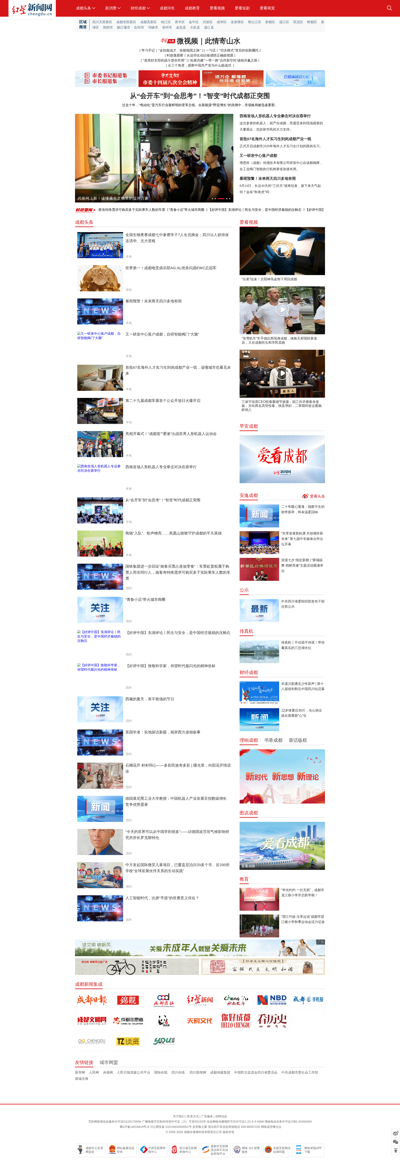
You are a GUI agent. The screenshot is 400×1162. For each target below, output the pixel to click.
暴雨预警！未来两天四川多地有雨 (268, 178)
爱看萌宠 (267, 8)
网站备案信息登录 (125, 1149)
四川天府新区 (102, 22)
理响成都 (249, 740)
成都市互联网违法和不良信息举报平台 (219, 1149)
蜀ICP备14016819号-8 (134, 1126)
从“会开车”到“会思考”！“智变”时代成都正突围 (200, 95)
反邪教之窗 (199, 1126)
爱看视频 (217, 8)
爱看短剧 (242, 8)
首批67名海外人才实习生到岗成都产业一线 (275, 139)
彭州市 (139, 27)
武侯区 (208, 22)
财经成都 (138, 8)
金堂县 (181, 27)
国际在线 (161, 1072)
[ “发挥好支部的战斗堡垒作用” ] (164, 60)
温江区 (284, 22)
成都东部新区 (126, 22)
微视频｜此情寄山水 (208, 41)
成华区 (222, 22)
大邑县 (195, 27)
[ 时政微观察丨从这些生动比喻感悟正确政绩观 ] (200, 55)
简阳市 (108, 27)
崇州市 (167, 27)
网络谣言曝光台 (271, 1126)
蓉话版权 (298, 740)
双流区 (298, 22)
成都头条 (83, 8)
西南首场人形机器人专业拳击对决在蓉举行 (275, 116)
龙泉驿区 (237, 22)
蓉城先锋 (81, 1078)
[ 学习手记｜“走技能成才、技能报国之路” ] (172, 50)
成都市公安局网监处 (94, 1149)
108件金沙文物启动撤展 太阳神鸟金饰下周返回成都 (123, 198)
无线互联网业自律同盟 (282, 1149)
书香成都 (273, 740)
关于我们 (179, 1116)
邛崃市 (153, 27)
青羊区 (180, 22)
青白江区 (254, 22)
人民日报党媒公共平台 (133, 1072)
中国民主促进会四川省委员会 (256, 1072)
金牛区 (194, 22)
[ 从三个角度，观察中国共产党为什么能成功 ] (200, 65)
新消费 (110, 8)
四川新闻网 (198, 1072)
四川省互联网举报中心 (188, 1149)
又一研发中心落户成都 (258, 155)
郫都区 (312, 22)
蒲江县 (209, 27)
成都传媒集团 (220, 1072)
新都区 (270, 22)
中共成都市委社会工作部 (299, 1072)
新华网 (80, 1072)
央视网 (108, 1072)
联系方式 (193, 1116)
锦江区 (166, 22)
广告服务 (207, 1116)
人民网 (94, 1072)
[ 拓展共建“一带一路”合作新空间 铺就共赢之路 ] (223, 60)
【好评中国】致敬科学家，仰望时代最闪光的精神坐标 (310, 209)
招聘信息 (221, 1116)
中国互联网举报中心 (157, 1149)
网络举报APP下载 (313, 1149)
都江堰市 (123, 27)
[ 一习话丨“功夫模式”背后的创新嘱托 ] (232, 50)
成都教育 (192, 8)
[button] (212, 198)
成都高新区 (148, 22)
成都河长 (167, 8)
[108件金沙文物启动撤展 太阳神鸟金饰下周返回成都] (154, 158)
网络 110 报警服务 (251, 1149)
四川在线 (178, 1072)
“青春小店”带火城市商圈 (152, 209)
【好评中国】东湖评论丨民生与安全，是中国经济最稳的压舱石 (220, 209)
